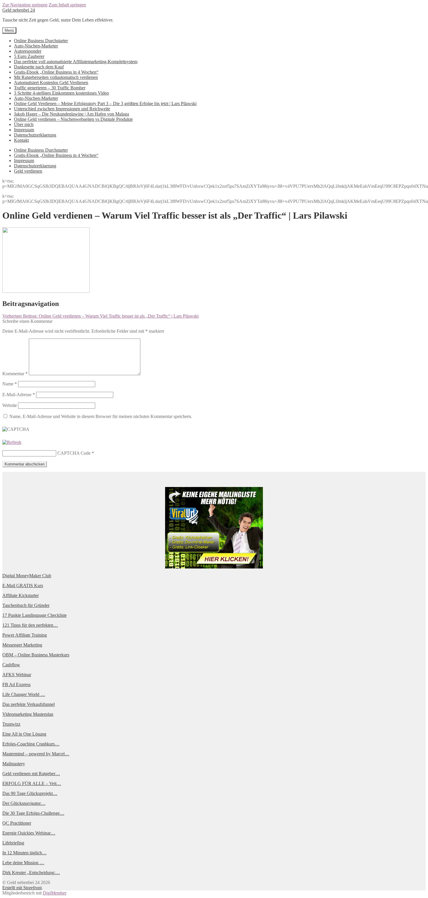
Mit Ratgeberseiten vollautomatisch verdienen (56, 77)
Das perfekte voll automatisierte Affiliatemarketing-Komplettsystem (75, 61)
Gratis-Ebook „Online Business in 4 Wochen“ (56, 72)
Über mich (23, 124)
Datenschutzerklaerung (35, 134)
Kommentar (15, 373)
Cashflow (11, 664)
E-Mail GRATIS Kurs (22, 585)
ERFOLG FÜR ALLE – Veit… (31, 783)
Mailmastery (13, 763)
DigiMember (54, 892)
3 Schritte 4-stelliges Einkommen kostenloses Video (61, 93)
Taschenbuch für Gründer (25, 605)
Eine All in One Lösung (24, 733)
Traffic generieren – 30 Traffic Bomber (49, 87)
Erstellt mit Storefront (22, 887)
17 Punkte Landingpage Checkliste (34, 615)
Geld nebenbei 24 (18, 10)
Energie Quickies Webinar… (28, 832)
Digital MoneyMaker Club (26, 575)
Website (9, 405)
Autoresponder (27, 51)
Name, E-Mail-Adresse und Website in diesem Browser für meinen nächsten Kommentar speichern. (100, 416)
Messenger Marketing (22, 644)
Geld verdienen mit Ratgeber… (31, 773)
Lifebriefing (13, 842)
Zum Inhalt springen (67, 4)
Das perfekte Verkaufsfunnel (28, 704)
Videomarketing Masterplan (27, 714)
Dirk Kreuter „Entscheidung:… (31, 872)
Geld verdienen (28, 171)
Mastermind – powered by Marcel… (35, 753)
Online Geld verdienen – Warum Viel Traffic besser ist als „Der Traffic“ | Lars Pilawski (100, 315)
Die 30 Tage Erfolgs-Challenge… (33, 813)
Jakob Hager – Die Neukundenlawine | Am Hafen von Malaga (71, 113)
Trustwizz (11, 724)
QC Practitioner (16, 823)
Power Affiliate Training (24, 635)
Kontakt (21, 140)
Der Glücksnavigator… (23, 803)
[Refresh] (11, 442)
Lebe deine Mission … (23, 862)
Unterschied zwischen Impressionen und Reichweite (62, 108)
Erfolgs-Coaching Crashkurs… (30, 743)
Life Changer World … (23, 694)
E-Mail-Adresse (18, 394)
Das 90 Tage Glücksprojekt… (29, 793)
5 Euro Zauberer (29, 56)
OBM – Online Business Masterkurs (35, 654)
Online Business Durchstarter (41, 40)
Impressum (24, 129)
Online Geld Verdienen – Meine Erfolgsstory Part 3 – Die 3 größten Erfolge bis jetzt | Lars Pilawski (105, 103)
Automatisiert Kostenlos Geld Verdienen (51, 82)
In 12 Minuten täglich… (24, 852)
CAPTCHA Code (74, 453)
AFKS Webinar (16, 674)
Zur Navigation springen (24, 4)
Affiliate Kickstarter (20, 595)
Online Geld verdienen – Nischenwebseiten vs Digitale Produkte (73, 119)
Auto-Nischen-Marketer (36, 45)
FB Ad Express (16, 684)
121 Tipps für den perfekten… (30, 625)
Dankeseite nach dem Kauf (39, 66)
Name (9, 383)
